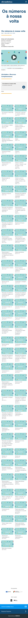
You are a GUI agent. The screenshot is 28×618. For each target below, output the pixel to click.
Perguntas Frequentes (6, 611)
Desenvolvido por (14, 615)
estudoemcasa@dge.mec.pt (7, 606)
